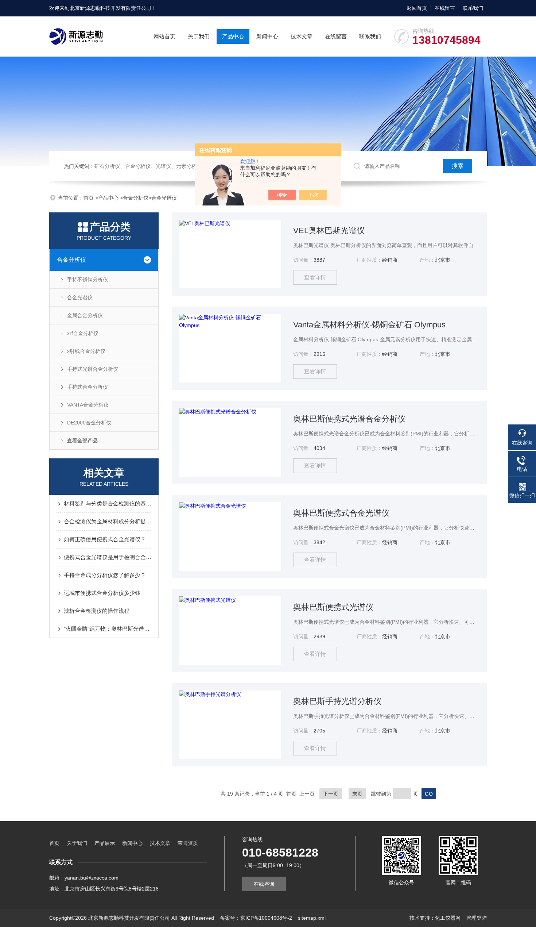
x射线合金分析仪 (86, 351)
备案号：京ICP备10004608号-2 (256, 918)
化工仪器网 (448, 918)
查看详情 (315, 277)
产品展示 (104, 843)
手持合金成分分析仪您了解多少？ (105, 575)
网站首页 (164, 36)
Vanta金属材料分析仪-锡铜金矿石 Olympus (369, 324)
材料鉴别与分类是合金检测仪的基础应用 (107, 503)
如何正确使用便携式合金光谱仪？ (105, 539)
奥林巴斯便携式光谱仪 (333, 607)
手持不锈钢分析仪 (87, 279)
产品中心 (233, 36)
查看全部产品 (82, 440)
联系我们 (473, 8)
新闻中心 (267, 36)
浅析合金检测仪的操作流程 (96, 611)
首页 (89, 198)
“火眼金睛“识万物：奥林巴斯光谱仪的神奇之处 (107, 629)
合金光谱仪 (164, 198)
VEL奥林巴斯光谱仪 (329, 230)
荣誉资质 (188, 843)
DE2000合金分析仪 (89, 423)
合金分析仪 (135, 198)
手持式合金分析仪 (87, 387)
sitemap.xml (312, 918)
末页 (357, 794)
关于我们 (199, 36)
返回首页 (417, 8)
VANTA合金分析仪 (88, 405)
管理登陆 (476, 918)
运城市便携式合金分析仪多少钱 (102, 593)
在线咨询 (264, 884)
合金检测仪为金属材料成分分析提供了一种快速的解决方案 (107, 521)
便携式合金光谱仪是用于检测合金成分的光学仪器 (107, 557)
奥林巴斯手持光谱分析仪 (337, 701)
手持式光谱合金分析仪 (92, 369)
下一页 (330, 794)
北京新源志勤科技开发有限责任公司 (110, 8)
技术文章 (301, 36)
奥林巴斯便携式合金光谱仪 (341, 513)
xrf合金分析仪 (82, 333)
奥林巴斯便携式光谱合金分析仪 (349, 418)
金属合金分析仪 (85, 315)
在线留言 (445, 8)
